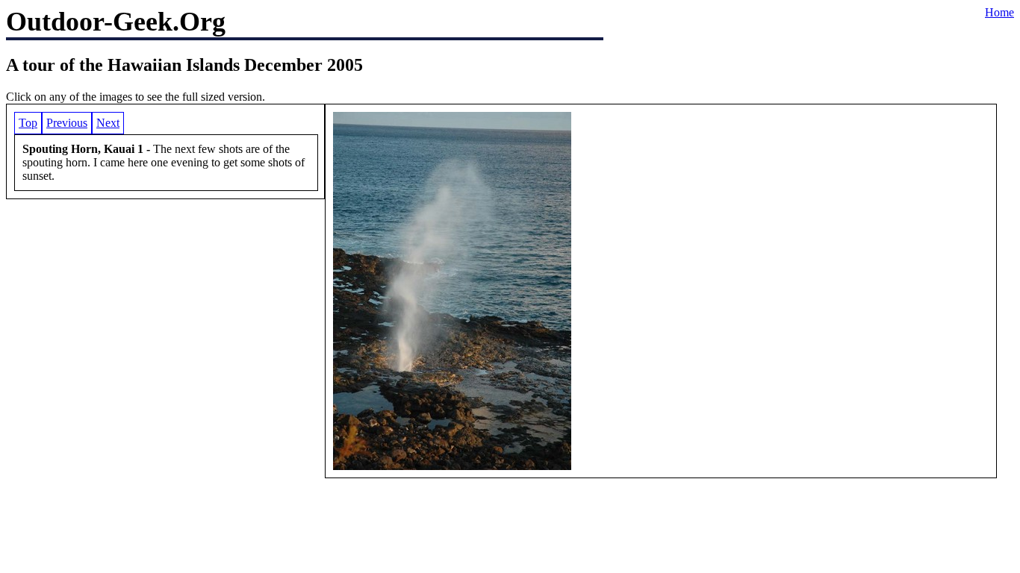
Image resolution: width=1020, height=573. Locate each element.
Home (999, 12)
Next (107, 122)
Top (28, 122)
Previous (66, 122)
